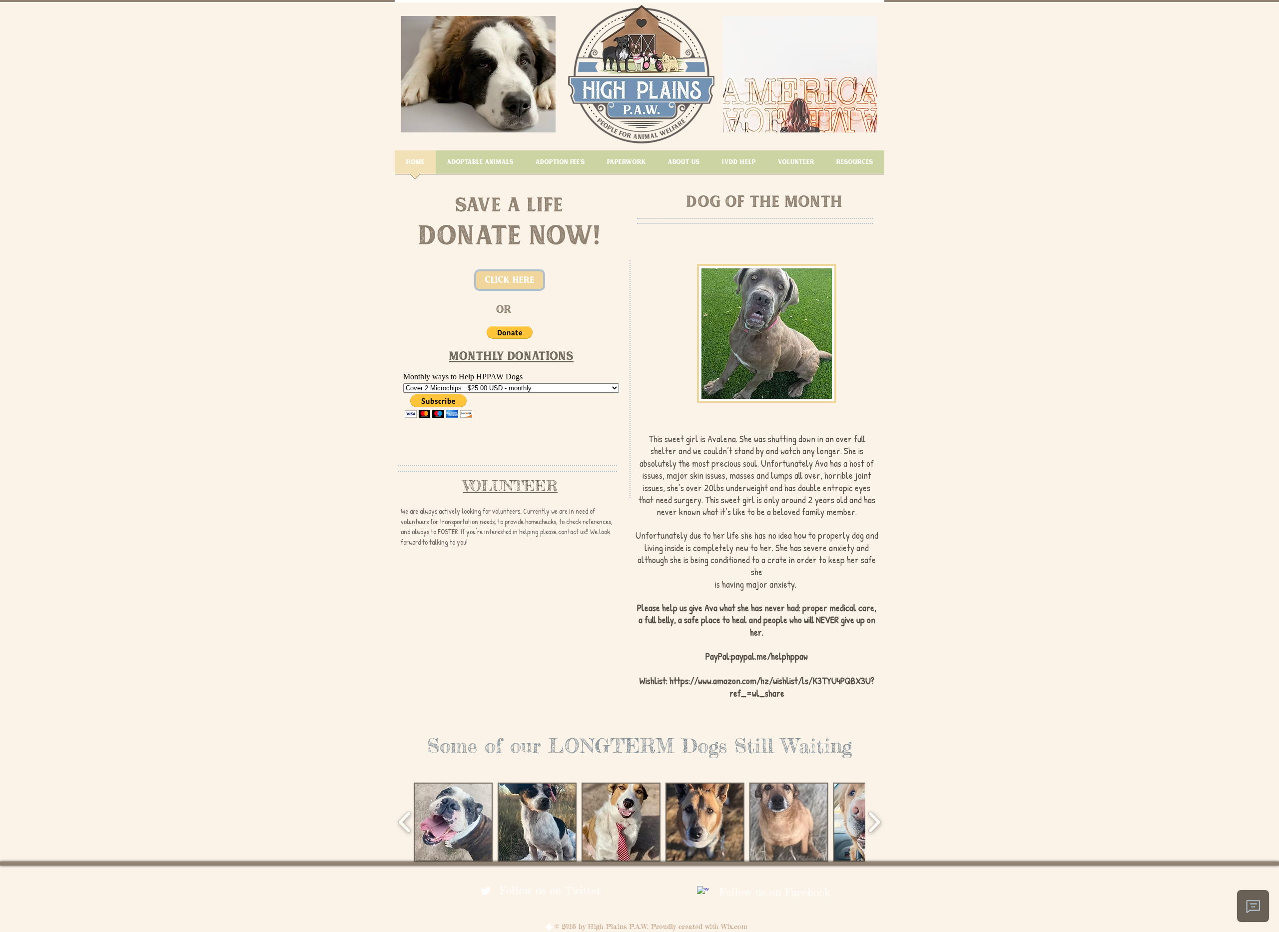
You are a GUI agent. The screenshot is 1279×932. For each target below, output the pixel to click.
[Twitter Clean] (486, 891)
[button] (478, 74)
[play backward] (405, 822)
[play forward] (874, 822)
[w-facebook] (703, 892)
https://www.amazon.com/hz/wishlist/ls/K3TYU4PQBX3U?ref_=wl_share (771, 686)
